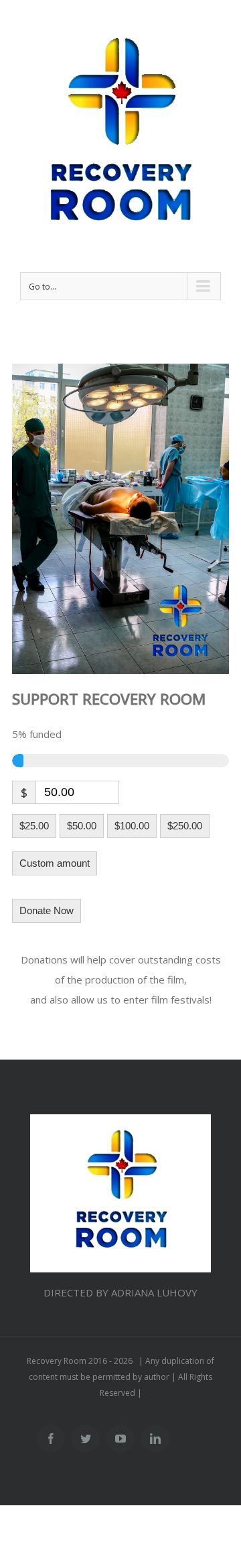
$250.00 (184, 825)
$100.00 (131, 825)
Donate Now (46, 910)
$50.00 (81, 825)
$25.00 (34, 825)
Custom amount (54, 863)
